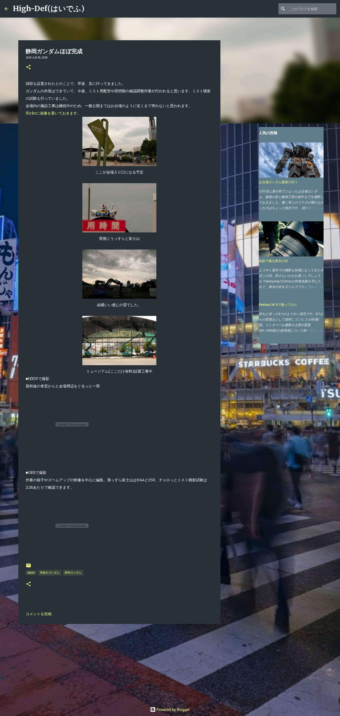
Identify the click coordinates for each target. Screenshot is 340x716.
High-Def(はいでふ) (48, 8)
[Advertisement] (119, 663)
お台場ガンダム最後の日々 (278, 182)
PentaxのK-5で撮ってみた (278, 304)
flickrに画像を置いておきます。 (53, 113)
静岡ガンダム (73, 572)
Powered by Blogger (173, 709)
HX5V (31, 572)
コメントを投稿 (39, 614)
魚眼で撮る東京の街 (273, 261)
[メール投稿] (28, 567)
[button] (28, 67)
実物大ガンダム (49, 572)
